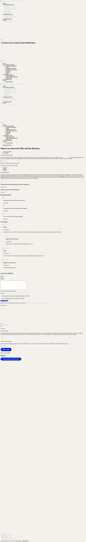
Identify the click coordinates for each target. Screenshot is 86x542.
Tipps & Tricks (9, 17)
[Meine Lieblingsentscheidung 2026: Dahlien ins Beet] (50, 375)
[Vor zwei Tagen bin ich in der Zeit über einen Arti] (64, 408)
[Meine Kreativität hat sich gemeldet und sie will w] (36, 390)
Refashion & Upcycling (11, 8)
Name (2, 276)
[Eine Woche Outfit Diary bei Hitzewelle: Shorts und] (8, 365)
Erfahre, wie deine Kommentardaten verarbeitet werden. (38, 303)
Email (2, 277)
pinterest (5, 170)
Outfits (7, 7)
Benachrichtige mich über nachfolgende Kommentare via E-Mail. (16, 296)
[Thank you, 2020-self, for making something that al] (50, 458)
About (4, 20)
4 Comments (6, 152)
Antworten (5, 224)
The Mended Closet (7, 19)
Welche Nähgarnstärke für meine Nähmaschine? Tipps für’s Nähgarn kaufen (15, 184)
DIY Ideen (8, 10)
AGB (4, 533)
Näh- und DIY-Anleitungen (12, 16)
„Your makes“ (66, 157)
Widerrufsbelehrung (7, 537)
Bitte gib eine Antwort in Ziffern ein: (8, 291)
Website (2, 278)
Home (4, 3)
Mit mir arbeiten (9, 21)
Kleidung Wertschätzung (11, 5)
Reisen (7, 13)
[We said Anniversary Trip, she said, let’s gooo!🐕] (78, 363)
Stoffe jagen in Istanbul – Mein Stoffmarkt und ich (10, 189)
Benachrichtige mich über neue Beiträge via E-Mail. (13, 298)
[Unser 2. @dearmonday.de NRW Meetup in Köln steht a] (64, 480)
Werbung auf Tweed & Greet (9, 538)
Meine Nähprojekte (7, 145)
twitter (4, 168)
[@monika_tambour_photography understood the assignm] (22, 480)
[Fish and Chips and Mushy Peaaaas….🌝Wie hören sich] (22, 373)
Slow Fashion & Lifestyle (8, 4)
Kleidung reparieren (10, 15)
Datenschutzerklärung (7, 535)
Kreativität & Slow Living (11, 9)
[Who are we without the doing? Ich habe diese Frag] (36, 479)
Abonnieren (6, 349)
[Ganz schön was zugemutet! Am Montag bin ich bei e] (78, 493)
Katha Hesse (25, 540)
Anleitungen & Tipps (7, 14)
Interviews (8, 11)
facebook (5, 167)
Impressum (5, 536)
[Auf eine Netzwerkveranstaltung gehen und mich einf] (8, 490)
